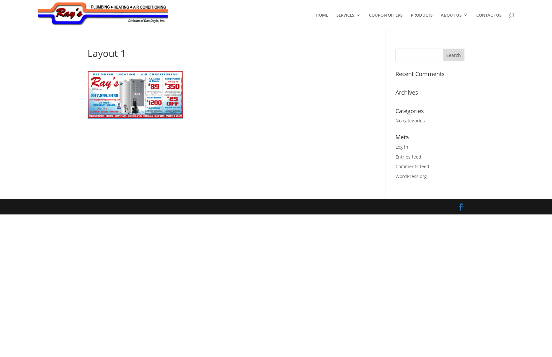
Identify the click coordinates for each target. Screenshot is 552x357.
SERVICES (345, 15)
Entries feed (408, 157)
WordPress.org (411, 176)
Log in (401, 147)
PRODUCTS (422, 15)
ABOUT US (451, 15)
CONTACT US (489, 15)
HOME (322, 15)
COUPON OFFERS (385, 15)
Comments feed (412, 166)
